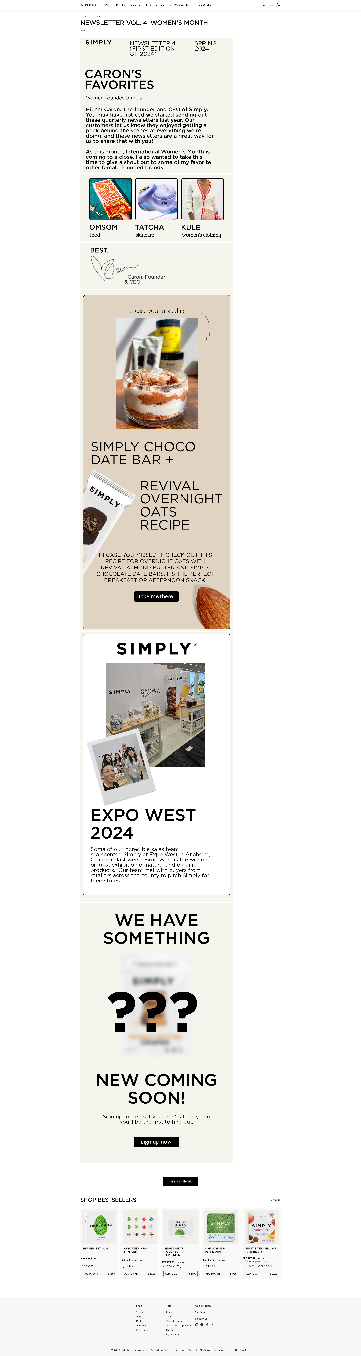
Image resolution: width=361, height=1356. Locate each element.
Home (83, 16)
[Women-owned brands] (156, 241)
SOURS (135, 5)
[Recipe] (156, 630)
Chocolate (142, 1330)
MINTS (120, 5)
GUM (107, 5)
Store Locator (174, 1321)
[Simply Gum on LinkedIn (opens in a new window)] (212, 1324)
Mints (139, 1321)
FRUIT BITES (155, 5)
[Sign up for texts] (156, 1162)
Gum (138, 1316)
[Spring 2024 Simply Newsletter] (156, 172)
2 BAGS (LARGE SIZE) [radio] (258, 1266)
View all (276, 1199)
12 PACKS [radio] (130, 1266)
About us (171, 1312)
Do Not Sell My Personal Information (206, 1350)
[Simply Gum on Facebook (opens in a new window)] (201, 1324)
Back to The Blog (182, 1181)
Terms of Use (179, 1350)
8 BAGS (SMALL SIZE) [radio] (258, 1262)
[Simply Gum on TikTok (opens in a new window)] (206, 1324)
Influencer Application (179, 1325)
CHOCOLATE (179, 5)
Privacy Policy (141, 1350)
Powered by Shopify (237, 1350)
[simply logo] (88, 5)
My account (172, 1334)
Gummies (141, 1325)
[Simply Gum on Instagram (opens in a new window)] (196, 1324)
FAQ (168, 1316)
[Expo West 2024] (156, 901)
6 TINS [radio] (209, 1266)
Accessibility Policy (160, 1350)
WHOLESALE (203, 5)
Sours (139, 1312)
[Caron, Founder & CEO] (156, 288)
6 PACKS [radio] (88, 1266)
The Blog (95, 16)
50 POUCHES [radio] (172, 1266)
